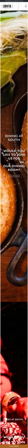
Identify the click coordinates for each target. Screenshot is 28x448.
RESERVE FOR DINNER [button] (14, 176)
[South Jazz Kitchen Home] (7, 6)
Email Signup (14, 446)
